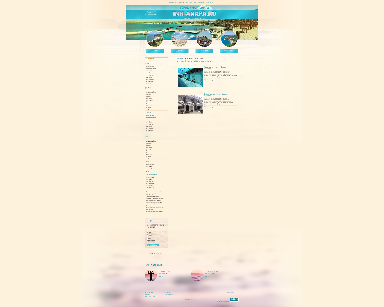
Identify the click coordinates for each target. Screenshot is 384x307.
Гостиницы (148, 83)
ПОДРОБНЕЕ (162, 276)
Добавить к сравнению (211, 80)
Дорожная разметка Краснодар (154, 202)
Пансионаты (149, 70)
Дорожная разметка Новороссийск (155, 198)
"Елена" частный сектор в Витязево (216, 94)
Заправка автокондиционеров (153, 193)
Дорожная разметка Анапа (152, 196)
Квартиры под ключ (151, 68)
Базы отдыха (149, 73)
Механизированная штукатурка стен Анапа (157, 206)
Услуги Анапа (149, 188)
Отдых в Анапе (164, 271)
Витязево (148, 112)
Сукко (147, 137)
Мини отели (149, 77)
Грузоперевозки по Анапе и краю (154, 191)
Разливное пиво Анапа (151, 204)
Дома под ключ (150, 75)
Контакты (201, 2)
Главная (179, 58)
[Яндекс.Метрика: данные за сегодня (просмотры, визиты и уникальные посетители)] (223, 301)
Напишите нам (173, 2)
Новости (181, 2)
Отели (147, 85)
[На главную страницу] (194, 14)
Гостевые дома (150, 81)
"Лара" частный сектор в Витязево (215, 67)
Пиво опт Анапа (150, 194)
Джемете (148, 88)
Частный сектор (150, 66)
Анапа (147, 63)
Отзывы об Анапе (210, 2)
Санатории (148, 72)
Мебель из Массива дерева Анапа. (154, 211)
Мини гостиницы (150, 79)
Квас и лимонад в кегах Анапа (153, 200)
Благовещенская (151, 174)
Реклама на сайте (191, 2)
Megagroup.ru (230, 292)
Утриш (147, 161)
